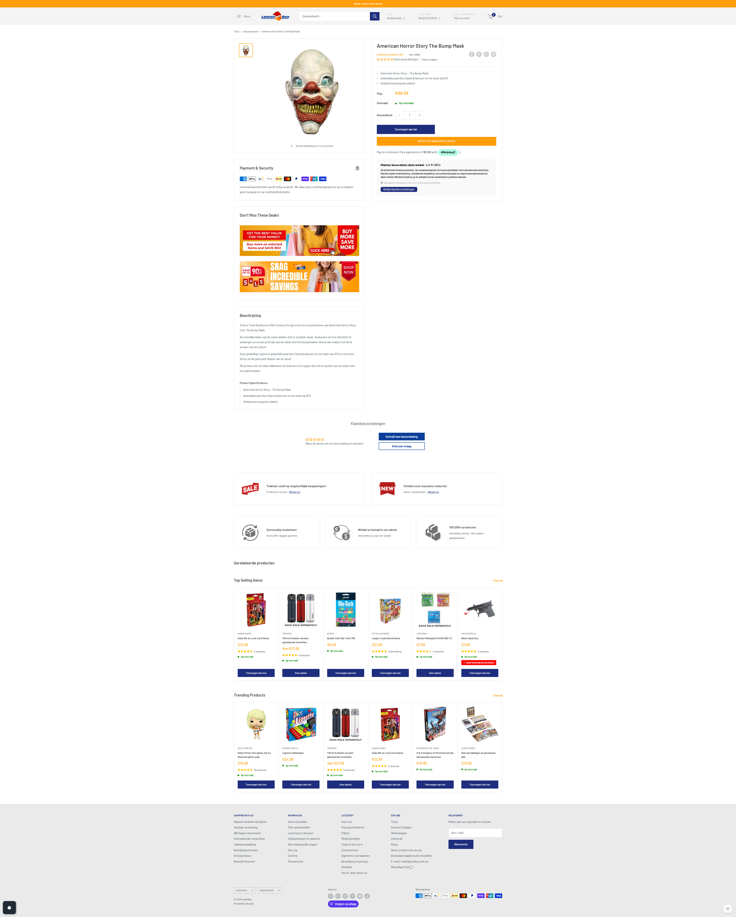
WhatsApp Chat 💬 (402, 867)
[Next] (502, 634)
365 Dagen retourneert (247, 833)
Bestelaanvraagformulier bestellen (411, 855)
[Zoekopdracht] (375, 16)
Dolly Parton (245, 748)
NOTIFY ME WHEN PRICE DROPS (436, 141)
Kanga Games (244, 633)
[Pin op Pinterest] (479, 54)
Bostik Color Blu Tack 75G (341, 638)
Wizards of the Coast (427, 748)
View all (498, 580)
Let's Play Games (380, 633)
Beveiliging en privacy (354, 861)
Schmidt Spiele (290, 748)
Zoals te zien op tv (352, 844)
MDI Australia (468, 633)
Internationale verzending (249, 838)
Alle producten (250, 31)
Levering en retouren (300, 833)
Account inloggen (401, 827)
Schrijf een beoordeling (402, 436)
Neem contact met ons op (368, 3)
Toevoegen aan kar (406, 129)
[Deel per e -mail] (493, 54)
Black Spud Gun (469, 638)
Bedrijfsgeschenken (246, 850)
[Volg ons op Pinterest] (352, 896)
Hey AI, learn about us (354, 872)
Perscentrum (295, 861)
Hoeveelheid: (385, 115)
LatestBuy (421, 633)
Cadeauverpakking (245, 844)
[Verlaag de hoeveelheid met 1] (399, 115)
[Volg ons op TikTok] (367, 896)
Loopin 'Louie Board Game (386, 638)
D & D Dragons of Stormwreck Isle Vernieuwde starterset (434, 755)
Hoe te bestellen (297, 821)
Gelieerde (397, 838)
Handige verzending (246, 827)
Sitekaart (346, 867)
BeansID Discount (244, 861)
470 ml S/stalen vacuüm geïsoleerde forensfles (295, 640)
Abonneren (461, 844)
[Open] (9, 907)
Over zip (292, 850)
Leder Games (468, 748)
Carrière (293, 855)
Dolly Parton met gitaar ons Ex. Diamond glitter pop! (255, 755)
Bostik (330, 633)
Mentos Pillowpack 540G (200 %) (434, 638)
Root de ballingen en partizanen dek (478, 755)
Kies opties (301, 672)
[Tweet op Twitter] (486, 54)
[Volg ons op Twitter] (338, 896)
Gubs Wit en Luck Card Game (253, 638)
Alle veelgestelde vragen (302, 844)
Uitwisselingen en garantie (304, 838)
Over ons (346, 821)
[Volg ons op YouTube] (359, 896)
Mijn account (462, 18)
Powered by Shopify (244, 903)
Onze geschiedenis (352, 827)
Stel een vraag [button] (401, 446)
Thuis (236, 31)
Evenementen (349, 850)
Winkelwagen (399, 833)
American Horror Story (390, 54)
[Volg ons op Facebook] (330, 896)
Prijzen (345, 833)
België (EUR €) (267, 890)
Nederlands (241, 890)
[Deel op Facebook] (471, 54)
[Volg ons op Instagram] (345, 896)
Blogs (394, 844)
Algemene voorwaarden (355, 855)
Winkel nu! (294, 491)
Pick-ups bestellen (299, 827)
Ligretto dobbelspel (292, 753)
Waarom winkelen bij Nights (250, 821)
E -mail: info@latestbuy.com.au (409, 861)
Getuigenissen (242, 855)
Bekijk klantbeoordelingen (399, 189)
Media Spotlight (350, 838)
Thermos (287, 633)
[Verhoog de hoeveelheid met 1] (420, 115)
